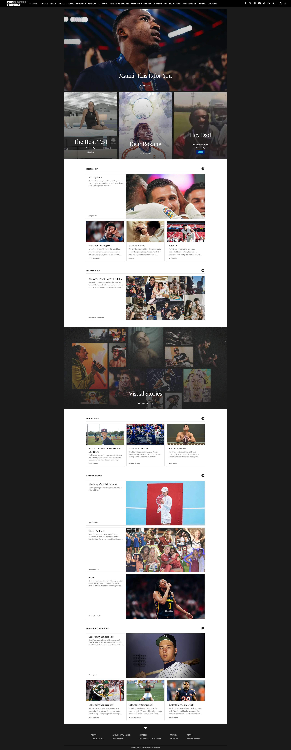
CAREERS (143, 735)
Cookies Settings (193, 738)
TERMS (190, 735)
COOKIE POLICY (97, 738)
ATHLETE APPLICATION (121, 735)
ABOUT (93, 735)
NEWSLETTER (118, 738)
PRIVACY (173, 735)
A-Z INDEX (174, 738)
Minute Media (141, 747)
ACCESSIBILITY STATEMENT (150, 738)
